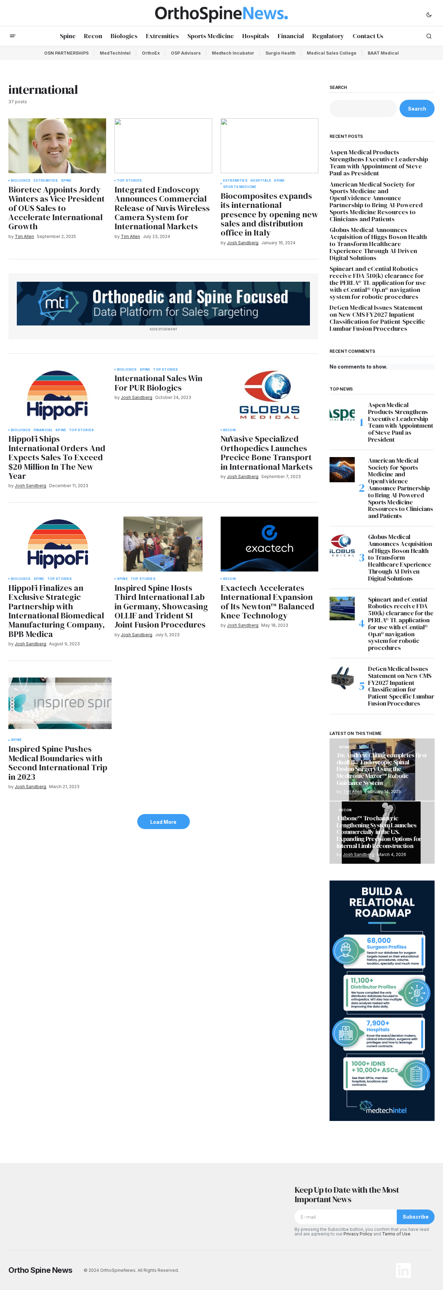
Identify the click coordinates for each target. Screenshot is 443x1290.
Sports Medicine (240, 187)
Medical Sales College (332, 53)
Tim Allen (352, 791)
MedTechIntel (115, 53)
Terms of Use (396, 1233)
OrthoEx (151, 53)
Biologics (21, 180)
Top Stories (129, 180)
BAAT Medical (383, 53)
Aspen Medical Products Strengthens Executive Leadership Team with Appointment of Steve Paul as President (379, 162)
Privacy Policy (358, 1233)
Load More (163, 822)
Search (338, 87)
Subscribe (416, 1217)
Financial (43, 430)
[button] (429, 14)
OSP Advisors (186, 53)
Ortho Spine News (40, 1270)
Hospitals (260, 180)
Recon (229, 430)
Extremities (46, 180)
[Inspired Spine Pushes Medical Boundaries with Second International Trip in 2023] (60, 704)
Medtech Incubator (233, 53)
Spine (66, 180)
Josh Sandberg (358, 854)
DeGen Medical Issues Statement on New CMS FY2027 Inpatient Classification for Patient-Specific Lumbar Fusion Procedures (377, 318)
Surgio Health (280, 53)
